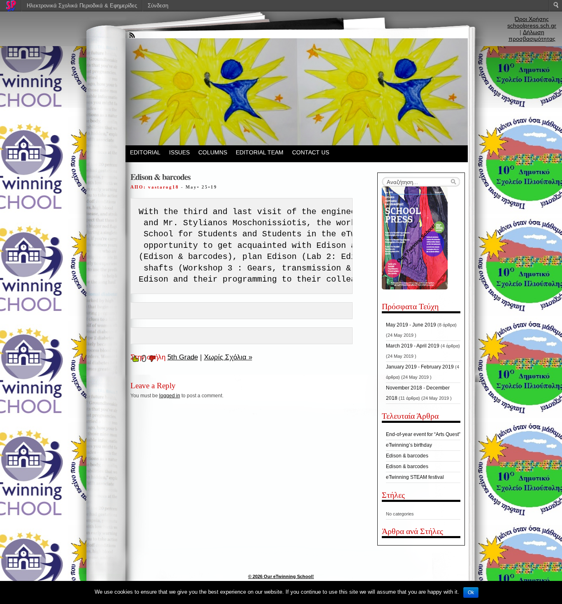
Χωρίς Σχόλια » (228, 357)
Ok (471, 592)
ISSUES (179, 152)
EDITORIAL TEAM (259, 152)
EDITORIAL (145, 152)
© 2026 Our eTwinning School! (281, 576)
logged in (169, 396)
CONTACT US (310, 152)
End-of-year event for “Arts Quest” (423, 434)
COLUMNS (212, 152)
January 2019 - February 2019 (420, 367)
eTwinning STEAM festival (415, 477)
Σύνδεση (158, 5)
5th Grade (182, 357)
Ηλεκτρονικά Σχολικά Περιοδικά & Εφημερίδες (82, 5)
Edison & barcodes (407, 456)
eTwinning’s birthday (409, 445)
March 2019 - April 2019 (412, 346)
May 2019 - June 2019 (411, 325)
